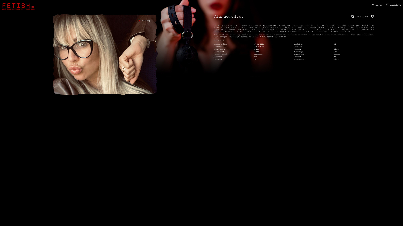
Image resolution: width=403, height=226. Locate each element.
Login (378, 5)
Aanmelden (394, 5)
